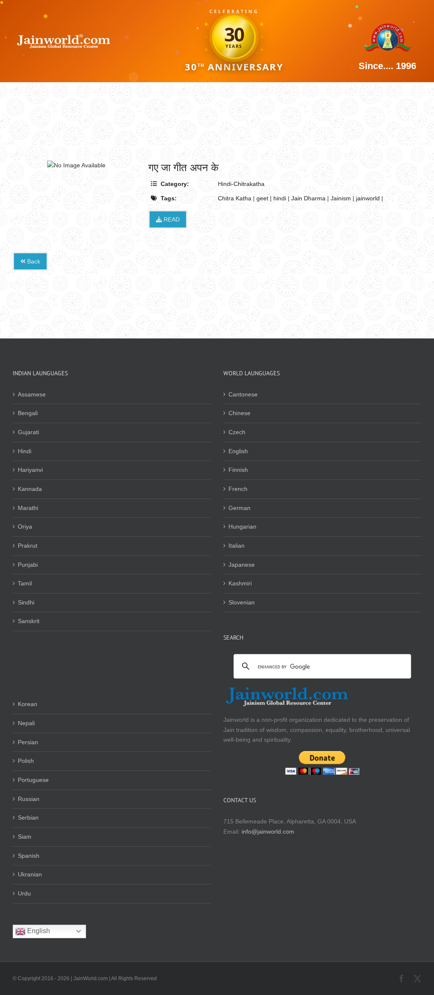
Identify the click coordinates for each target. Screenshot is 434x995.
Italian (236, 545)
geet (262, 198)
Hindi (24, 451)
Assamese (32, 394)
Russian (28, 798)
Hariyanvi (30, 469)
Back (32, 261)
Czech (236, 432)
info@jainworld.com (268, 831)
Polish (26, 760)
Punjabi (28, 564)
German (239, 507)
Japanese (241, 564)
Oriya (25, 526)
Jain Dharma (308, 198)
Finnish (238, 469)
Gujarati (28, 432)
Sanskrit (28, 621)
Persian (28, 742)
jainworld (368, 198)
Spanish (28, 855)
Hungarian (242, 526)
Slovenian (241, 602)
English (238, 451)
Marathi (28, 507)
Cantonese (243, 394)
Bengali (28, 413)
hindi (279, 198)
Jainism (341, 198)
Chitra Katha (234, 198)
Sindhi (26, 602)
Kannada (30, 488)
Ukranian (30, 874)
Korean (27, 704)
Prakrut (27, 545)
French (238, 488)
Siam (24, 836)
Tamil (25, 583)
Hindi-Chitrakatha (241, 183)
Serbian (28, 817)
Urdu (24, 893)
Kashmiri (240, 583)
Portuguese (33, 779)
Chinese (239, 413)
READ (171, 219)
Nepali (26, 723)
